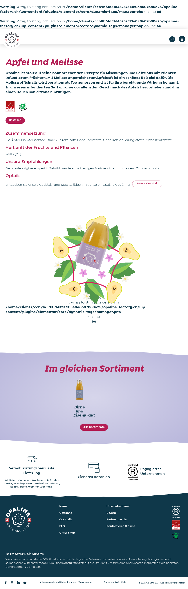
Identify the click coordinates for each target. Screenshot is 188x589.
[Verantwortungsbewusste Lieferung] (31, 459)
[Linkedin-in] (18, 582)
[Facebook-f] (5, 582)
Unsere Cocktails (147, 183)
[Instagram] (12, 582)
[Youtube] (25, 582)
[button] (182, 39)
